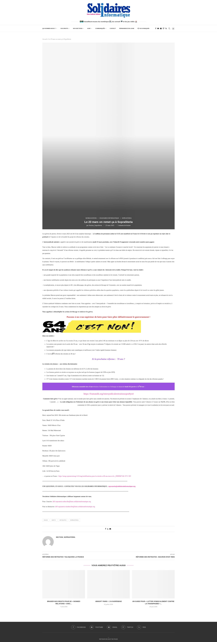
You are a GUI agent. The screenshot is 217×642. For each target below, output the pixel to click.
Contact (113, 28)
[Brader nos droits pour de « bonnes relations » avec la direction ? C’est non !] (63, 584)
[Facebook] (155, 28)
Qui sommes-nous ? (49, 28)
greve (54, 520)
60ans (46, 520)
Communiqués (100, 28)
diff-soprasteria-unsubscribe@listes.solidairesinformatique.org (75, 506)
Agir (88, 28)
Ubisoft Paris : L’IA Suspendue (108, 601)
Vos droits (64, 28)
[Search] (169, 28)
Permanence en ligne (126, 28)
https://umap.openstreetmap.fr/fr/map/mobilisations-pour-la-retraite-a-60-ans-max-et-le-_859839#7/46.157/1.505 (95, 476)
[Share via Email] (110, 529)
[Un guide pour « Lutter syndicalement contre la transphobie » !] (153, 584)
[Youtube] (158, 28)
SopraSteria (74, 520)
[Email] (161, 28)
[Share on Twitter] (107, 529)
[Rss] (166, 28)
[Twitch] (163, 28)
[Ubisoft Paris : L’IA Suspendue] (108, 584)
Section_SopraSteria (95, 225)
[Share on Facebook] (105, 529)
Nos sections (77, 28)
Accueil (44, 39)
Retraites (63, 520)
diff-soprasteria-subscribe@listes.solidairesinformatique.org (72, 501)
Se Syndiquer (144, 28)
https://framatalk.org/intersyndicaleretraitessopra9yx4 (108, 393)
